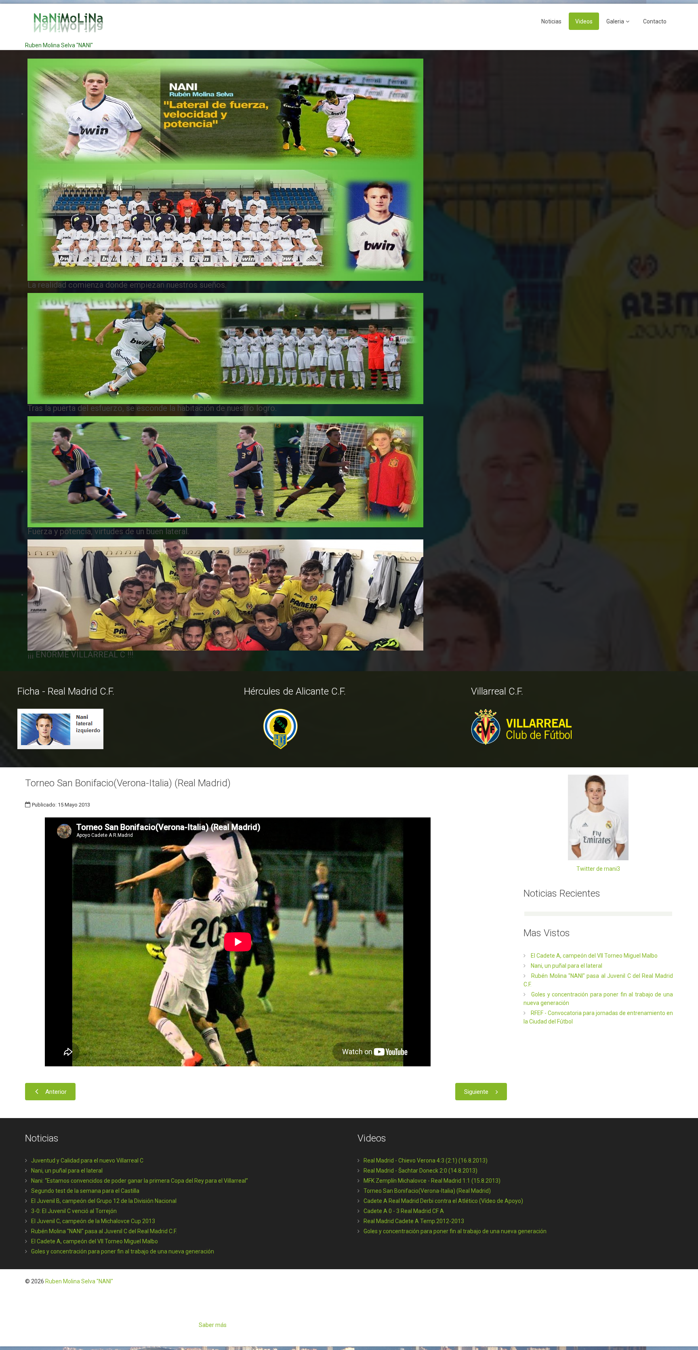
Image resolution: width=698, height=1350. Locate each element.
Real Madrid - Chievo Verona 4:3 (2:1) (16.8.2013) (426, 1160)
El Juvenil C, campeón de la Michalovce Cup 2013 (93, 1221)
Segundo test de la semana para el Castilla (85, 1191)
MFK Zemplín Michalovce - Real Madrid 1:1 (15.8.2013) (432, 1180)
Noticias (551, 21)
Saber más (213, 1325)
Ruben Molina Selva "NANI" (79, 1281)
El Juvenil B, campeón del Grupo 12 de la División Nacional (104, 1201)
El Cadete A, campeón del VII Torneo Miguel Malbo (94, 1241)
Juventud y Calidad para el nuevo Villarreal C (87, 1160)
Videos (584, 21)
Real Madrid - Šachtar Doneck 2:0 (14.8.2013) (420, 1170)
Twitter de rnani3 (598, 869)
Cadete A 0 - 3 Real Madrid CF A (404, 1211)
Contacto (654, 21)
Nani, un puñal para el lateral (67, 1170)
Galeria (615, 21)
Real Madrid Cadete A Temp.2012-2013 (414, 1221)
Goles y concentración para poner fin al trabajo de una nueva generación (122, 1251)
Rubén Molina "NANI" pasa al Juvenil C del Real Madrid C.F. (104, 1231)
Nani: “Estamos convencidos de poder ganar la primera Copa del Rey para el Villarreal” (139, 1180)
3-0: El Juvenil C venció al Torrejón (74, 1211)
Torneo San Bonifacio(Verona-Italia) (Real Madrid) (427, 1191)
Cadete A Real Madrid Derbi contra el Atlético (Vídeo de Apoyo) (443, 1201)
